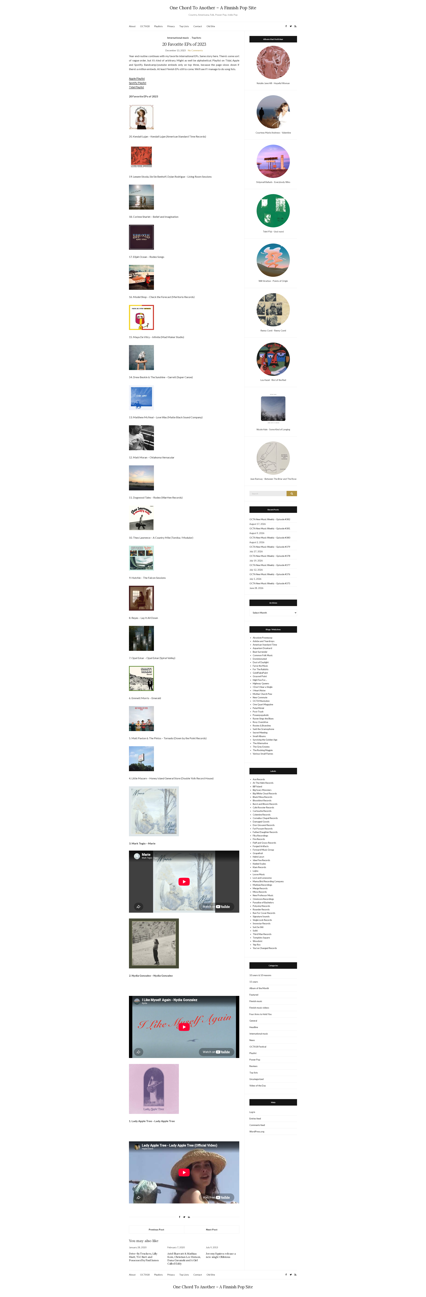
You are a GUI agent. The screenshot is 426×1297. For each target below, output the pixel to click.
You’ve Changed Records (265, 948)
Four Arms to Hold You (260, 1014)
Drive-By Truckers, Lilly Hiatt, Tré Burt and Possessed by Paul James (144, 1257)
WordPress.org (256, 1131)
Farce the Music (260, 665)
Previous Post (156, 1229)
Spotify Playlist (137, 82)
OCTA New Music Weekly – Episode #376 (269, 574)
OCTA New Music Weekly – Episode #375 (269, 583)
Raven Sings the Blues (263, 718)
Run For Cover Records (264, 913)
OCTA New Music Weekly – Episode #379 (269, 546)
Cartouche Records (262, 811)
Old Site (211, 26)
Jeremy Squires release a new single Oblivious (221, 1255)
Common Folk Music (263, 655)
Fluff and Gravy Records (264, 842)
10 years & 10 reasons (260, 975)
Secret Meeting (260, 732)
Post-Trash (258, 711)
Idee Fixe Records (261, 860)
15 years (253, 981)
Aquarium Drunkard (262, 648)
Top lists (196, 37)
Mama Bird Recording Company (268, 881)
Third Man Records (262, 934)
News (252, 1040)
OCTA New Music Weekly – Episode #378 (269, 556)
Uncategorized (256, 1079)
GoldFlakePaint (260, 672)
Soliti (255, 930)
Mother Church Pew (262, 694)
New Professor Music (263, 895)
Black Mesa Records (262, 797)
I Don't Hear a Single (262, 687)
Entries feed (255, 1118)
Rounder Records (261, 909)
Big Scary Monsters (262, 790)
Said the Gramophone (263, 729)
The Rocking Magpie (263, 750)
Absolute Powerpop (262, 637)
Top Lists (184, 26)
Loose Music (259, 874)
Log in (252, 1112)
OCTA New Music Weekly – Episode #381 (269, 528)
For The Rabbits (260, 669)
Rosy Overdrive (260, 722)
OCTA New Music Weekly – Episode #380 (269, 537)
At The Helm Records (263, 782)
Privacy (171, 26)
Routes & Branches (262, 725)
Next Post (211, 1229)
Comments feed (257, 1125)
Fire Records (259, 839)
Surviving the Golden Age (265, 739)
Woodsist (257, 941)
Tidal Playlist (136, 87)
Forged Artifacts (261, 846)
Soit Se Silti (258, 927)
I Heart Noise (259, 690)
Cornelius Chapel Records (265, 818)
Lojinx (255, 871)
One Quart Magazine (263, 704)
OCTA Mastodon (261, 701)
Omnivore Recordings (263, 899)
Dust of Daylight (261, 662)
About (132, 26)
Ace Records (259, 779)
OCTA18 (145, 26)
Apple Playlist (137, 78)
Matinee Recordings (262, 885)
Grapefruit (258, 853)
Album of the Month (259, 988)
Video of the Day (257, 1085)
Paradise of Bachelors (263, 902)
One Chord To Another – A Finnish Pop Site (213, 7)
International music (178, 37)
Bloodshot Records (262, 800)
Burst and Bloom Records (265, 804)
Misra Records (260, 892)
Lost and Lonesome (262, 878)
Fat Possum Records (263, 828)
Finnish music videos (259, 1007)
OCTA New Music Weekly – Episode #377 (269, 565)
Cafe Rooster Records (263, 807)
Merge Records (260, 888)
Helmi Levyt (258, 856)
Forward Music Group (263, 849)
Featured (253, 994)
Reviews (253, 1066)
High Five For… (260, 680)
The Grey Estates (261, 746)
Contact (197, 26)
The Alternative (260, 743)
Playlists (158, 26)
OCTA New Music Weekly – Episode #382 (269, 519)
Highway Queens (261, 683)
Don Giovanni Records (264, 825)
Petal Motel (258, 708)
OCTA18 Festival (257, 1046)
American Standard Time (265, 644)
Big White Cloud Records (265, 793)
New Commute (260, 697)
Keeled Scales (259, 863)
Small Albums (259, 736)
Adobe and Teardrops (263, 641)
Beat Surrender (260, 651)
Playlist (252, 1053)
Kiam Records (259, 867)
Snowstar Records (261, 923)
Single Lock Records (262, 920)
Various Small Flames (263, 753)
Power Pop (254, 1059)
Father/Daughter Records (265, 832)
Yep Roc (257, 944)
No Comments (195, 50)
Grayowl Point (260, 676)
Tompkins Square (261, 937)
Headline (253, 1027)
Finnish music (255, 1001)
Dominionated (260, 658)
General (253, 1020)
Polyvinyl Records (261, 906)
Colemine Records (261, 814)
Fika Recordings (260, 835)
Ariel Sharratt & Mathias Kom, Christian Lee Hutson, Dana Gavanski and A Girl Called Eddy (184, 1258)
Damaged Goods (261, 821)
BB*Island (257, 786)
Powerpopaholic (261, 715)
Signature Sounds (261, 916)
